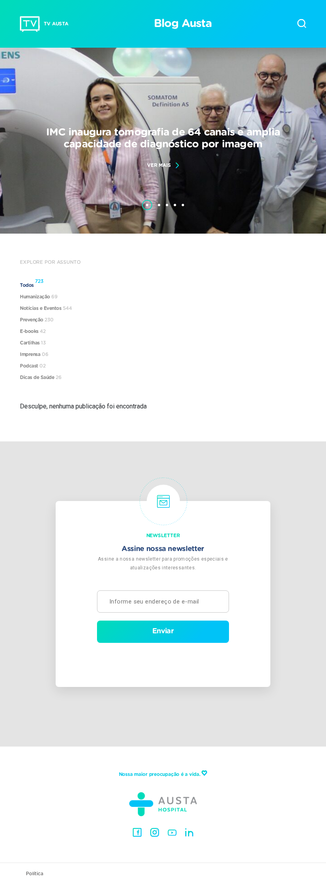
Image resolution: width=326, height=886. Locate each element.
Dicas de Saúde (41, 377)
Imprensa (34, 354)
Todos (31, 283)
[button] (147, 201)
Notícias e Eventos (46, 308)
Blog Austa (183, 23)
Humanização (39, 296)
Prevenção (37, 319)
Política (34, 873)
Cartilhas (33, 342)
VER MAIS (159, 165)
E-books (33, 331)
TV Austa (56, 23)
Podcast (33, 366)
